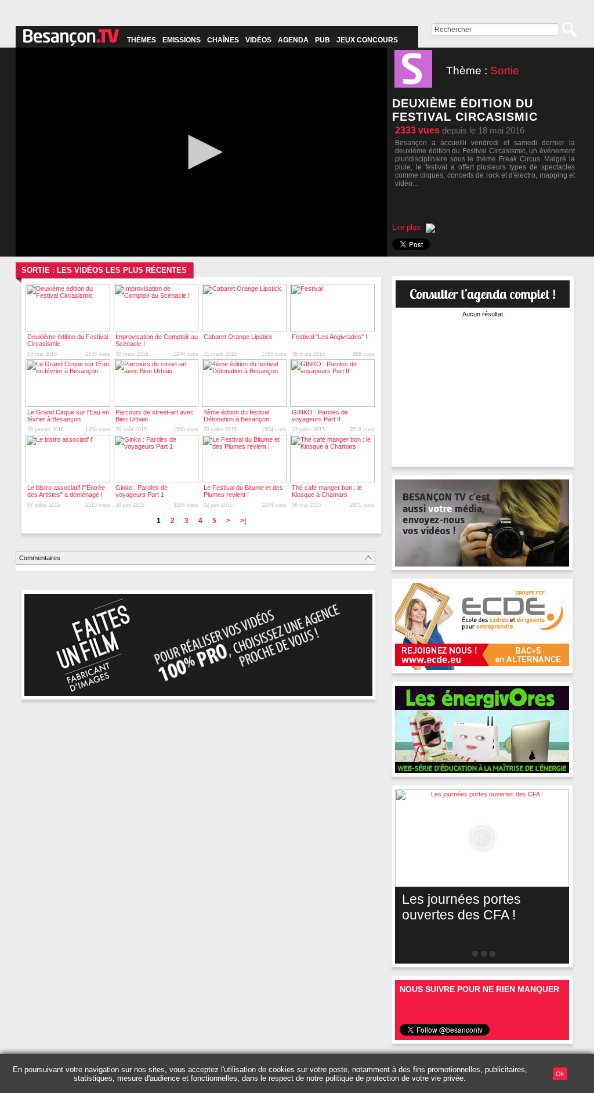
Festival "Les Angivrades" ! (329, 336)
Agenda (293, 40)
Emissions (181, 40)
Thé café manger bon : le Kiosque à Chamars (327, 491)
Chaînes (223, 40)
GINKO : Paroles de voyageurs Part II (320, 416)
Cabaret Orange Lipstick (238, 336)
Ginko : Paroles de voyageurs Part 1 (141, 491)
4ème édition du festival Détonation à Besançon (236, 416)
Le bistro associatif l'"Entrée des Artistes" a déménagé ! (66, 491)
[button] (201, 152)
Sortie (504, 70)
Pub (322, 40)
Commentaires (39, 557)
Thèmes (141, 40)
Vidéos (258, 40)
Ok (560, 1073)
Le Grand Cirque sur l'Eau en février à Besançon (68, 416)
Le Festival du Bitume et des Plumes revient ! (243, 491)
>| (243, 521)
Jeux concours (367, 40)
